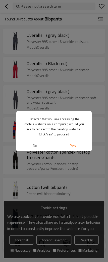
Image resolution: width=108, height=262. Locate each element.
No (35, 146)
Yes (73, 146)
